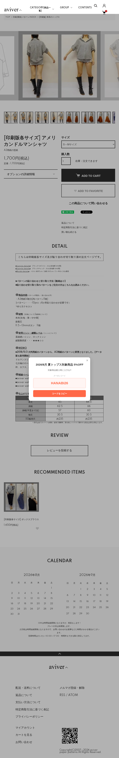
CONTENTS (85, 7)
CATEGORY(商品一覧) (40, 9)
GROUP (64, 7)
